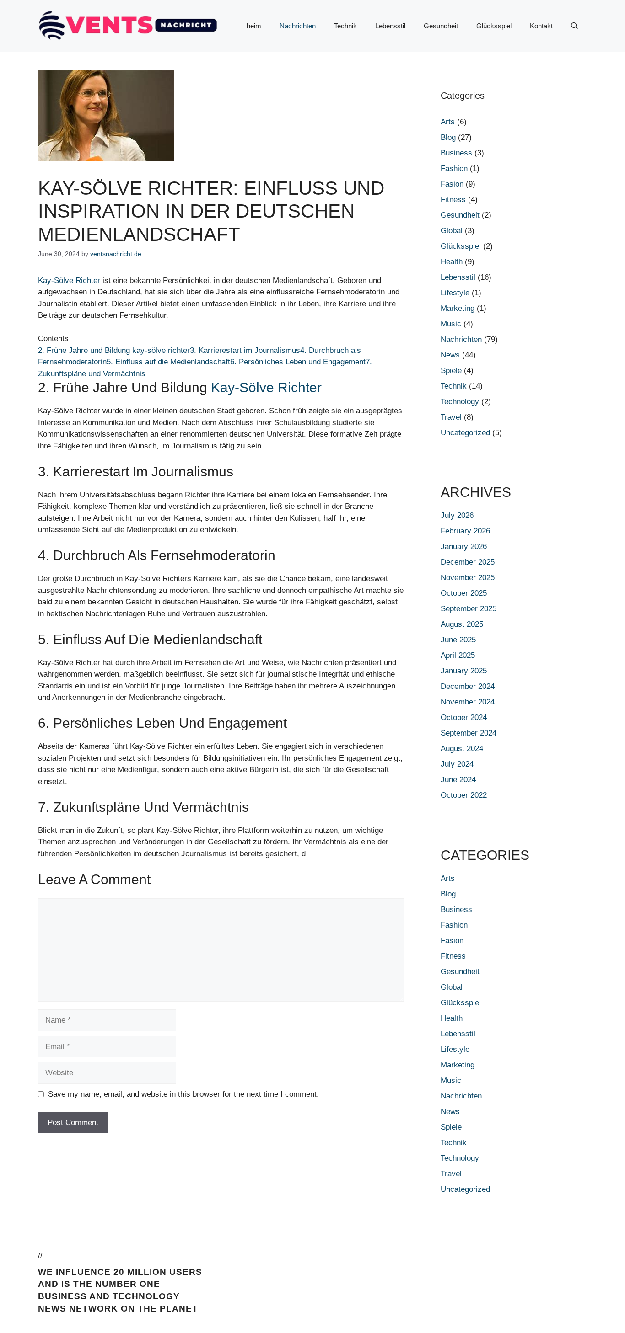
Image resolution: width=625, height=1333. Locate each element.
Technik (345, 26)
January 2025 (464, 670)
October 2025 (464, 593)
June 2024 (458, 779)
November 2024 (468, 702)
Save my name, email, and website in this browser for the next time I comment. (183, 1094)
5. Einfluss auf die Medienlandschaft (168, 361)
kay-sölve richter (266, 387)
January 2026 (464, 546)
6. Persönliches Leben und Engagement (298, 361)
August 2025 (462, 624)
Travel (451, 417)
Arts (448, 121)
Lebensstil (390, 26)
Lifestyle (455, 292)
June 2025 (458, 639)
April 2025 (458, 655)
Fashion (454, 168)
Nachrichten (298, 26)
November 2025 (468, 577)
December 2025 (468, 562)
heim (254, 26)
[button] (574, 26)
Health (452, 261)
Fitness (453, 199)
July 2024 (457, 764)
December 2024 (468, 686)
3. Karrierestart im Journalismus (245, 350)
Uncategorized (465, 432)
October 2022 (464, 795)
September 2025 (468, 608)
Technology (460, 401)
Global (452, 230)
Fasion (452, 184)
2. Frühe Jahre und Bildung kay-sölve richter (114, 350)
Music (451, 324)
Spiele (451, 370)
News (450, 355)
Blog (448, 137)
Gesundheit (441, 26)
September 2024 (468, 733)
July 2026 (457, 515)
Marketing (457, 308)
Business (456, 153)
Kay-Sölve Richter (69, 280)
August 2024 (462, 748)
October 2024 (464, 717)
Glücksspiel (494, 26)
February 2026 (465, 531)
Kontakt (541, 26)
